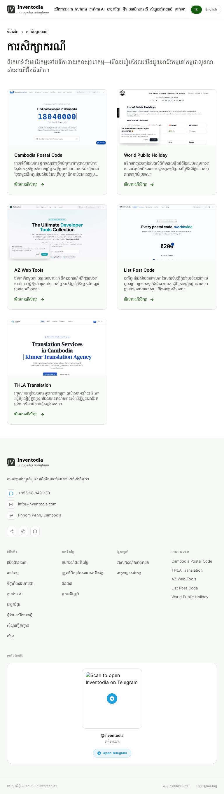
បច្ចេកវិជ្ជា (113, 9)
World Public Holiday (190, 597)
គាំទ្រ (10, 636)
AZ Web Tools (184, 579)
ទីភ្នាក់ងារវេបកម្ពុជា (20, 584)
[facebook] (11, 531)
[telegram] (35, 531)
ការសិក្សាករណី (36, 32)
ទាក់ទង (180, 9)
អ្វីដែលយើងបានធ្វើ (135, 9)
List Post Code (185, 588)
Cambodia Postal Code (192, 561)
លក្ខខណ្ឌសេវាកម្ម (129, 573)
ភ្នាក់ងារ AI (97, 9)
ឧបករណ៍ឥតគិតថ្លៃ (75, 563)
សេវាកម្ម (81, 9)
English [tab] (211, 9)
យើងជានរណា (63, 9)
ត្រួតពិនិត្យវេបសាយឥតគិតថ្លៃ (82, 573)
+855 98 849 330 (34, 493)
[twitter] (23, 531)
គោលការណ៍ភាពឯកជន (133, 563)
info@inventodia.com (37, 504)
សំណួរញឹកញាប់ (161, 9)
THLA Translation (187, 570)
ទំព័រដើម (12, 32)
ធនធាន (67, 584)
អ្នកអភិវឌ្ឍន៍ (70, 594)
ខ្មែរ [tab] (196, 9)
